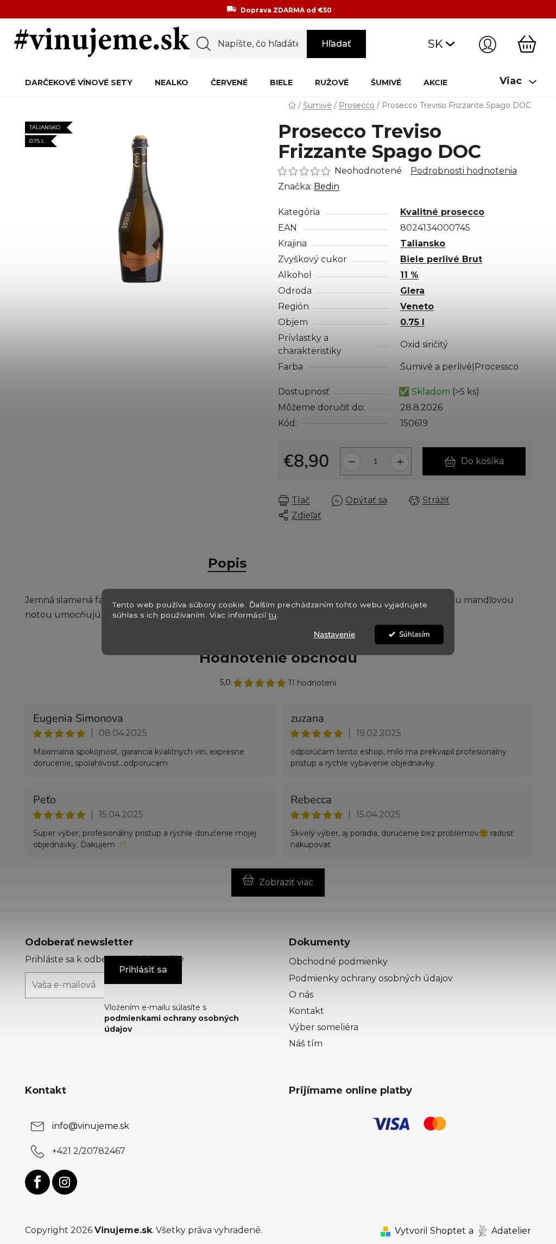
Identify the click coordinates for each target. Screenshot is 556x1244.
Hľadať (336, 44)
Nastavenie (334, 634)
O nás (301, 994)
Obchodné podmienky (338, 961)
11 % (409, 275)
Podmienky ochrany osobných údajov (371, 978)
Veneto (417, 306)
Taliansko (422, 243)
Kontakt (306, 1011)
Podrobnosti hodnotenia (463, 171)
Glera (412, 290)
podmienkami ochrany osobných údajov (171, 1023)
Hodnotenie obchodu (278, 658)
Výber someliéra (323, 1027)
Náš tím (306, 1043)
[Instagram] (64, 1182)
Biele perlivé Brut (441, 259)
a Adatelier (500, 1231)
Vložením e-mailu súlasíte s (171, 1018)
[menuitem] (78, 82)
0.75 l (412, 322)
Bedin (326, 186)
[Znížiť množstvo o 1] (349, 457)
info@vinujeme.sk (90, 1126)
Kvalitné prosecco (442, 212)
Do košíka (482, 461)
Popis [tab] (227, 563)
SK (435, 43)
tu (273, 615)
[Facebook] (37, 1182)
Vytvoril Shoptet (430, 1231)
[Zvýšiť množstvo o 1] (401, 457)
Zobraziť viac (286, 882)
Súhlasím (414, 634)
